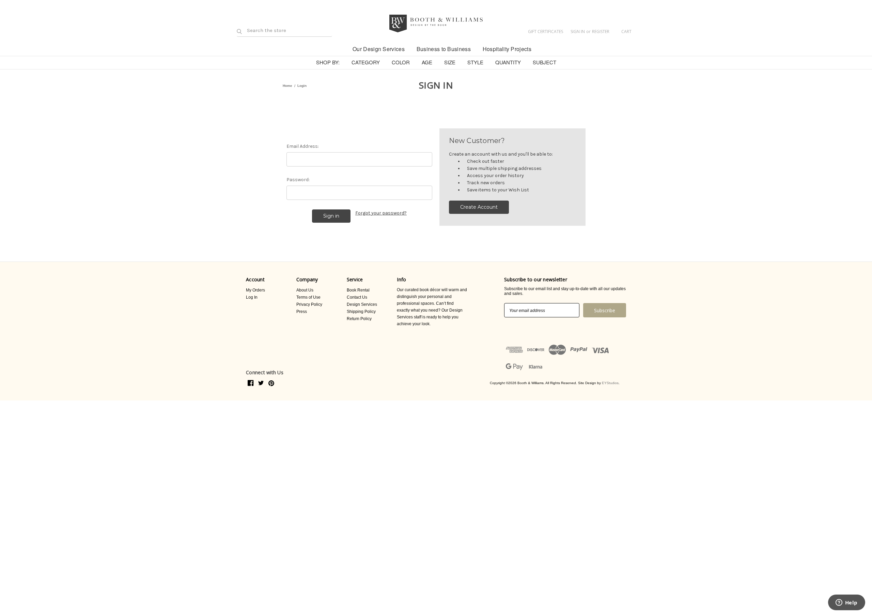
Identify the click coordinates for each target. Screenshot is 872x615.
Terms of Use (308, 297)
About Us (304, 290)
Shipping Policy (361, 311)
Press (301, 311)
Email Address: (302, 146)
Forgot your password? (381, 213)
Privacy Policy (309, 304)
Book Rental (358, 290)
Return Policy (359, 318)
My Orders (255, 290)
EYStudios (610, 383)
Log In (252, 297)
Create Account (479, 207)
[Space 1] (341, 48)
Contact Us (357, 297)
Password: (298, 180)
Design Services (362, 304)
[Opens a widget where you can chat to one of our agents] (846, 603)
